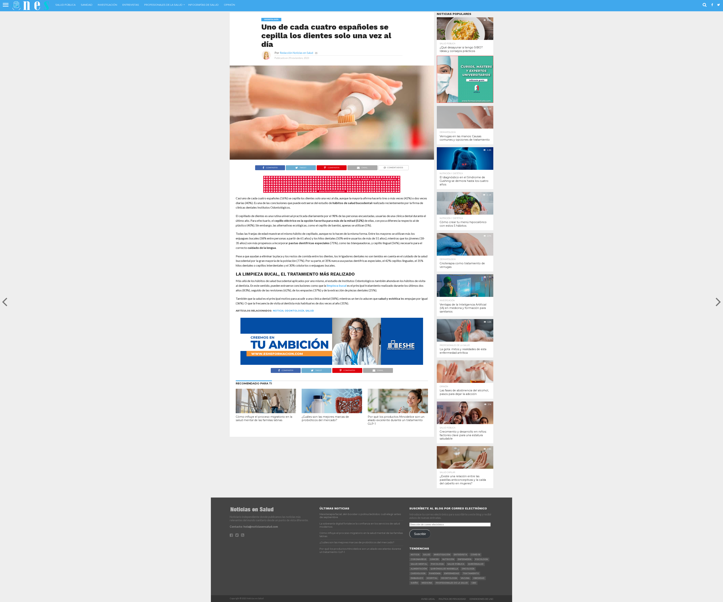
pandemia (435, 573)
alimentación (419, 569)
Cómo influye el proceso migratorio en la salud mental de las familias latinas (264, 418)
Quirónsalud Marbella (444, 569)
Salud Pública (65, 4)
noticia (278, 310)
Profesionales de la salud (163, 4)
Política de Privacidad (452, 599)
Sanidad (86, 4)
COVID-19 (475, 554)
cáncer (434, 559)
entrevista (460, 554)
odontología (294, 310)
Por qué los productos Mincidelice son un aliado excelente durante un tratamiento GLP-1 (396, 420)
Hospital (432, 578)
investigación (442, 554)
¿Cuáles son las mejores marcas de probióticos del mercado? (325, 418)
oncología (468, 569)
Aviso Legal (428, 599)
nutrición (448, 559)
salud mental (419, 564)
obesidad (478, 578)
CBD (473, 583)
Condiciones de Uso (481, 599)
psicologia (437, 564)
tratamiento (471, 573)
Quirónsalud (476, 564)
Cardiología (418, 573)
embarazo (417, 578)
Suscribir (420, 534)
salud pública (455, 564)
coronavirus (418, 559)
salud (309, 310)
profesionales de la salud (452, 583)
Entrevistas (130, 4)
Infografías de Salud (203, 4)
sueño (414, 583)
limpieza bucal (337, 285)
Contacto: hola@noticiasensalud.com (254, 526)
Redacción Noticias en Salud (296, 52)
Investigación (107, 4)
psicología (481, 559)
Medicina (427, 583)
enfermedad (451, 573)
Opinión (229, 4)
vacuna (465, 578)
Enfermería (464, 559)
